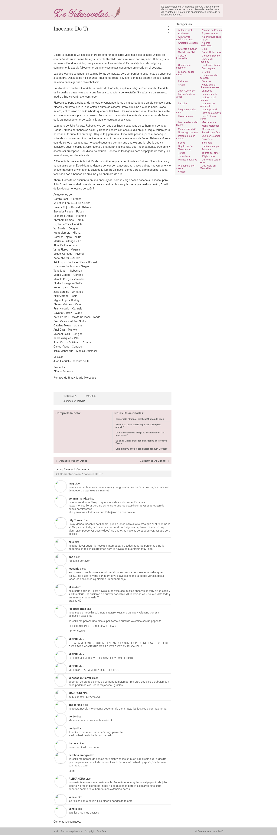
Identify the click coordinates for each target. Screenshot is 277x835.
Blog (204, 48)
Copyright (90, 831)
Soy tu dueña (185, 146)
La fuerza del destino (208, 98)
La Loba (182, 103)
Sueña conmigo (210, 146)
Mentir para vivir (187, 129)
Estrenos (183, 81)
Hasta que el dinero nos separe (209, 86)
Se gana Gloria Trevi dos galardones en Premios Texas (141, 442)
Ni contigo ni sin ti (188, 132)
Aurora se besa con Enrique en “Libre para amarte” (138, 426)
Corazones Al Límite (153, 460)
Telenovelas (184, 149)
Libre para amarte (211, 113)
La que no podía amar (186, 111)
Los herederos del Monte (186, 123)
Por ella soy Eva (211, 132)
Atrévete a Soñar (187, 48)
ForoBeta (101, 831)
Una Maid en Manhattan (208, 167)
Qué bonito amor (211, 136)
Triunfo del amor (210, 152)
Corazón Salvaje (211, 55)
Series (181, 142)
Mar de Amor (209, 122)
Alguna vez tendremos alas (184, 38)
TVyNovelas (208, 156)
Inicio (56, 831)
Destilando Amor (211, 65)
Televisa (81, 400)
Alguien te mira (210, 33)
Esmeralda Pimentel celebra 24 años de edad (140, 419)
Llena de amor (186, 116)
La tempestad (209, 109)
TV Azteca (184, 156)
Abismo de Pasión (212, 30)
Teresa (181, 152)
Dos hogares (209, 68)
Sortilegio (207, 142)
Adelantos (183, 33)
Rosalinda (207, 139)
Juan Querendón (187, 90)
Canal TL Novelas (211, 52)
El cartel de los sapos (185, 73)
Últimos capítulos (187, 159)
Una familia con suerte (185, 167)
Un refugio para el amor (210, 161)
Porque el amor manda (185, 137)
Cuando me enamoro (183, 66)
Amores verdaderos (206, 44)
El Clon (206, 71)
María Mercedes (211, 125)
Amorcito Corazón (188, 42)
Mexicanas (208, 129)
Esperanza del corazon (208, 76)
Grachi (181, 84)
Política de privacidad (72, 831)
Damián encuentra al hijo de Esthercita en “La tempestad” (140, 434)
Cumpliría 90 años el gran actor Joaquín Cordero (142, 448)
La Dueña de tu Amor (185, 95)
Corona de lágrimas (206, 60)
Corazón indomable (181, 57)
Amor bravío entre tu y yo (210, 38)
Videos (182, 171)
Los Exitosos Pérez (208, 117)
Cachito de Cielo (187, 52)
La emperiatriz (209, 94)
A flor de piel (185, 30)
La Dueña (207, 90)
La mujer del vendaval (207, 105)
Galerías (206, 81)
